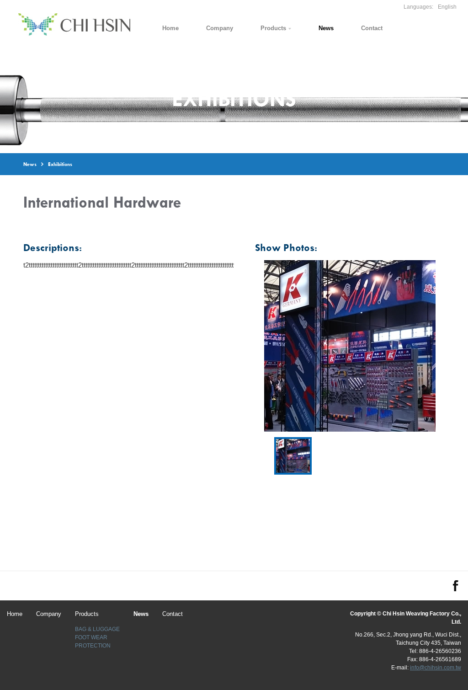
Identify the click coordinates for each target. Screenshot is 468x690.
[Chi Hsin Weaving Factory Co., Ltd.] (74, 24)
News (326, 28)
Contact (372, 28)
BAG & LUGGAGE (97, 629)
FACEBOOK (455, 585)
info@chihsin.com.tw (435, 667)
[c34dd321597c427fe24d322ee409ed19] (293, 456)
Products (273, 28)
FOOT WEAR (91, 637)
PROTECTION (93, 645)
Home (170, 28)
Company (219, 28)
